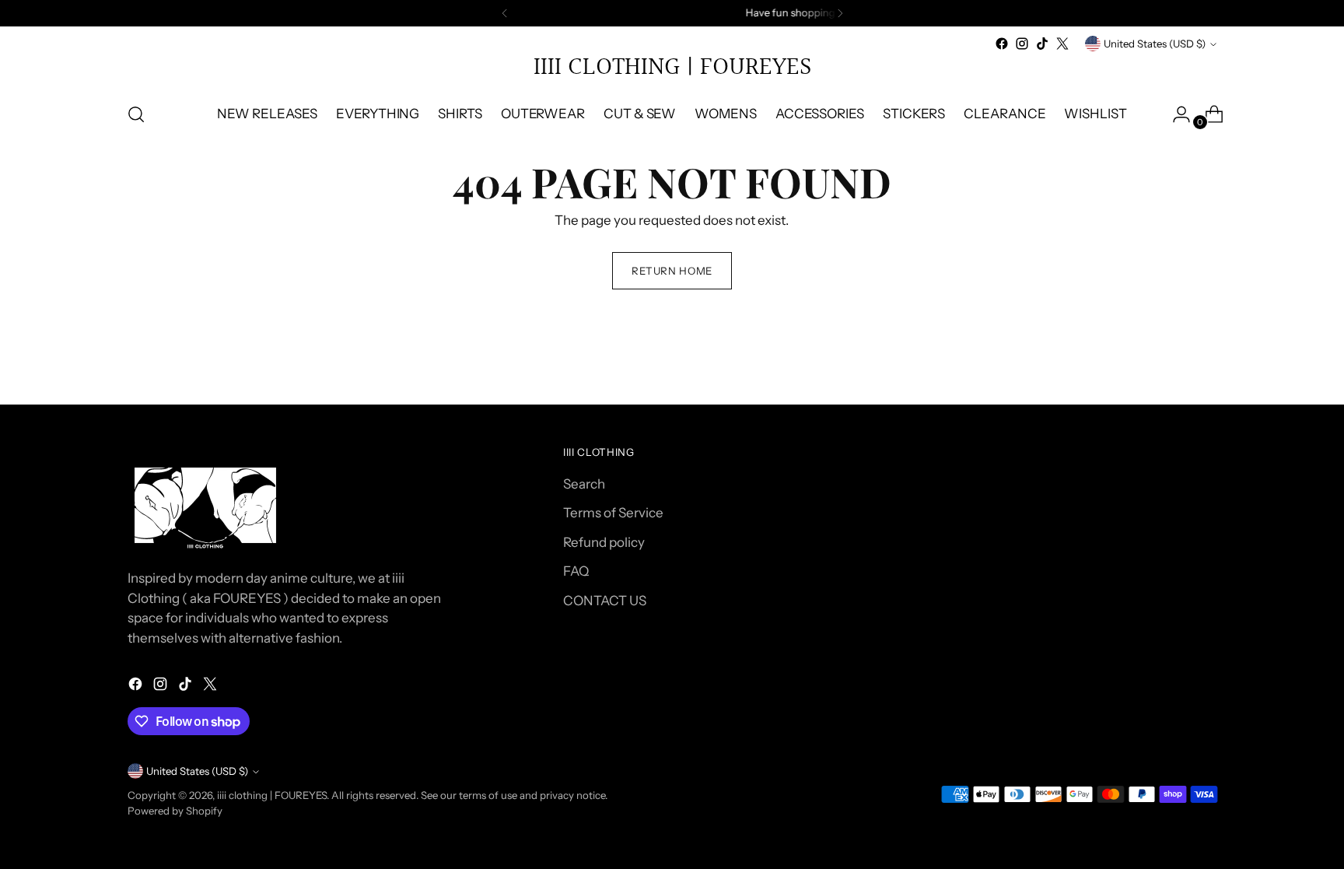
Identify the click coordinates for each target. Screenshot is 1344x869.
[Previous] (505, 13)
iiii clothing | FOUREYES (272, 795)
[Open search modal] (136, 114)
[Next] (840, 13)
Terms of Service (613, 512)
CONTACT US (604, 600)
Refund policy (604, 542)
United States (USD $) (1155, 43)
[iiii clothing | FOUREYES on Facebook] (1002, 44)
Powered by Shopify (175, 810)
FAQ (576, 571)
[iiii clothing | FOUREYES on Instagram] (1022, 44)
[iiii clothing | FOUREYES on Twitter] (1062, 44)
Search (584, 484)
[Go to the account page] (1175, 114)
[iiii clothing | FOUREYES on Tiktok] (1042, 44)
